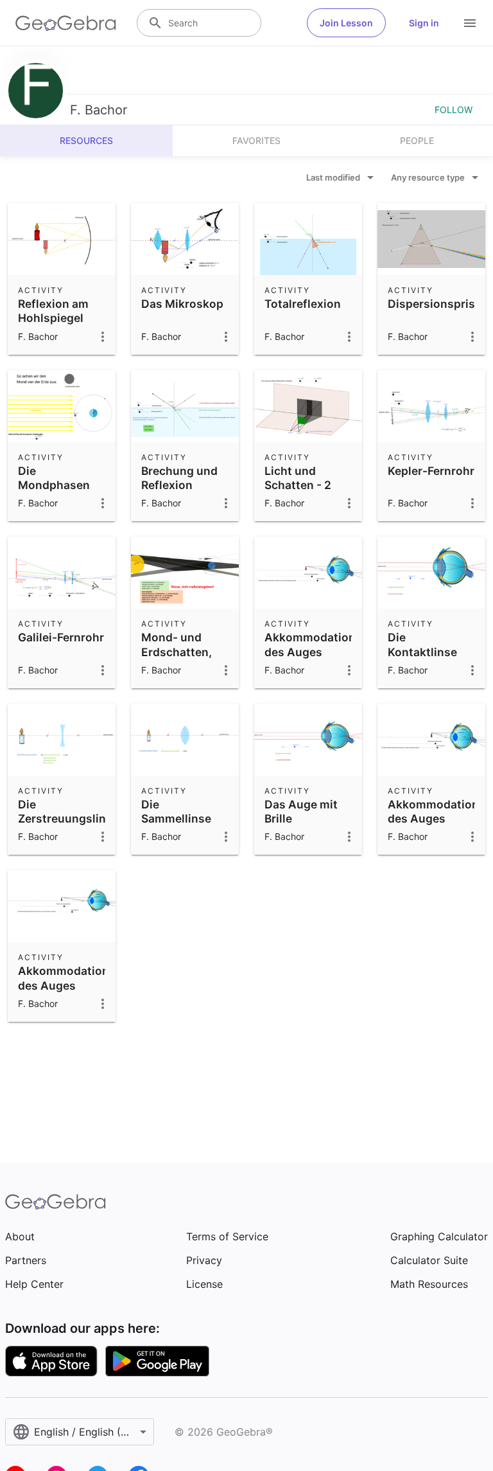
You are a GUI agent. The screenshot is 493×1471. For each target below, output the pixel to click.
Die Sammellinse (176, 811)
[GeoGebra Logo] (65, 23)
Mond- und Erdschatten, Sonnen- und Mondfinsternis (183, 658)
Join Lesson (346, 22)
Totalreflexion (302, 303)
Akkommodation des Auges (310, 644)
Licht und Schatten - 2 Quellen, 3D (297, 485)
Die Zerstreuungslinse (68, 811)
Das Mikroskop (182, 303)
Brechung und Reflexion (179, 478)
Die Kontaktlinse (422, 644)
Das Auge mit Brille (301, 811)
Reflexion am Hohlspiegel (53, 311)
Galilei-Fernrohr (61, 637)
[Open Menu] (470, 23)
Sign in (424, 22)
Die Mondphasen (54, 478)
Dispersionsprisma (440, 303)
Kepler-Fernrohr (431, 470)
